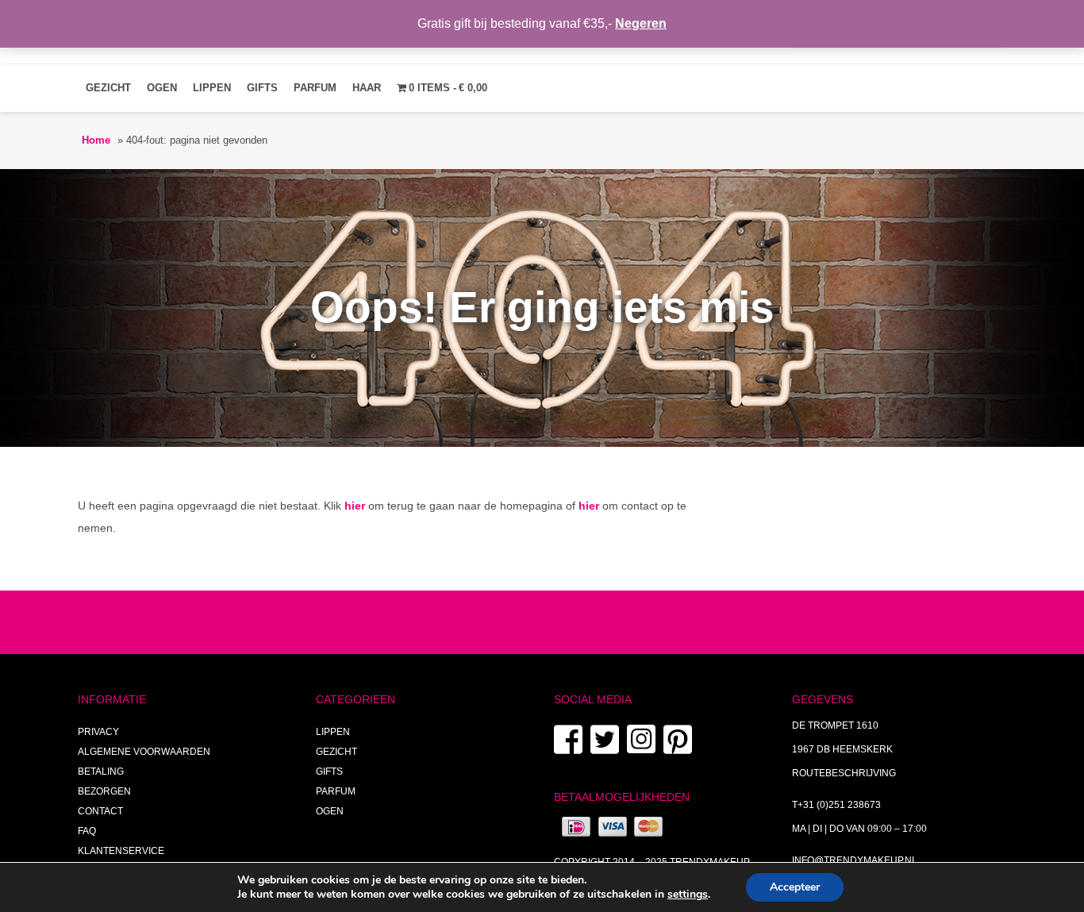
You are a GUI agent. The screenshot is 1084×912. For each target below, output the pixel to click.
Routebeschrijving (844, 773)
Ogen (162, 88)
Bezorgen (104, 791)
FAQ (87, 831)
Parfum (315, 88)
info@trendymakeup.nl (854, 860)
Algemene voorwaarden (144, 751)
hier (354, 505)
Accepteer (795, 887)
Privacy (98, 731)
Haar (366, 88)
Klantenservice (121, 850)
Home (96, 140)
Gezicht (108, 88)
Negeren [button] (641, 23)
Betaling (101, 771)
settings (687, 894)
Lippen (212, 88)
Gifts (262, 88)
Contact (100, 811)
